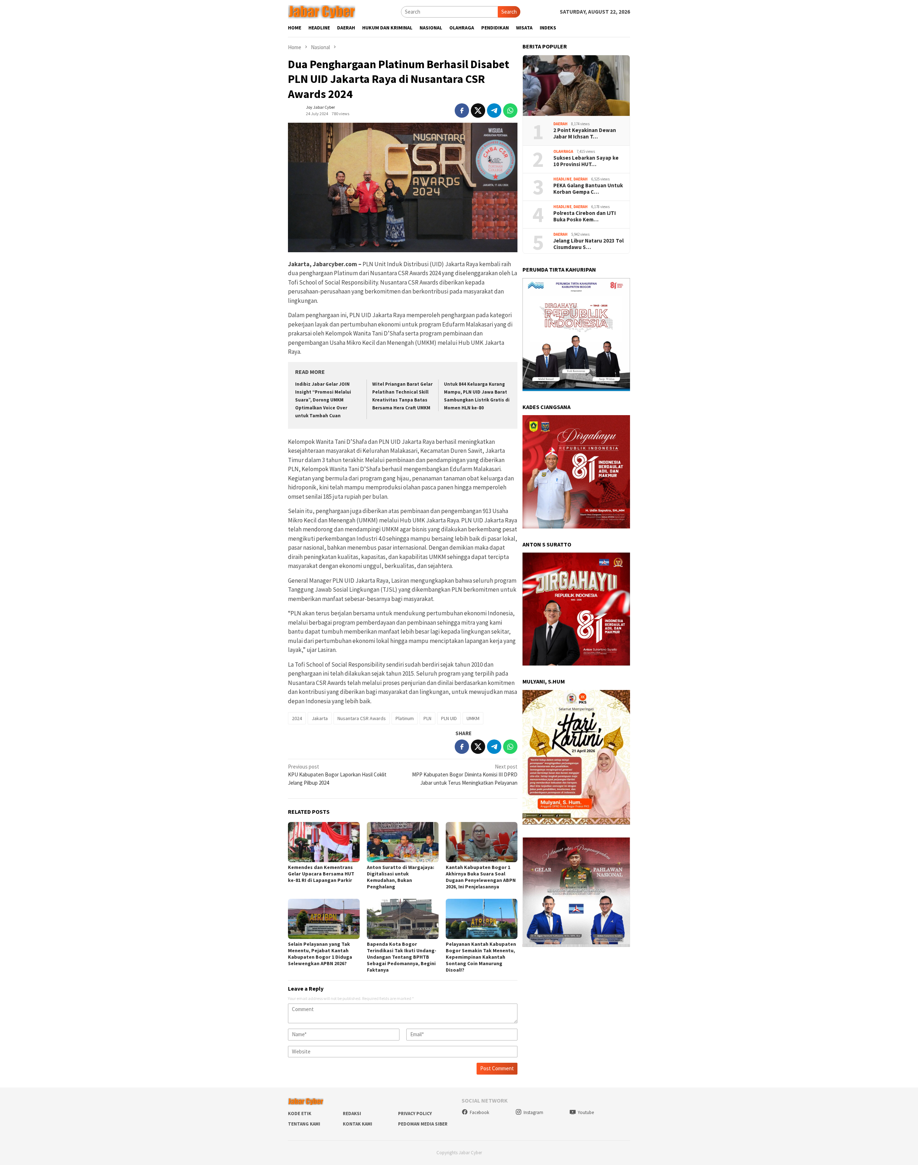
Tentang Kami (304, 1124)
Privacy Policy (415, 1113)
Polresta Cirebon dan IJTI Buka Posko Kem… (584, 216)
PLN (427, 718)
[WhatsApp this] (510, 110)
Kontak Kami (357, 1124)
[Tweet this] (478, 110)
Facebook (479, 1112)
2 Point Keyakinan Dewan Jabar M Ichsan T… (584, 133)
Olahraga (563, 151)
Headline (562, 179)
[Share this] (462, 110)
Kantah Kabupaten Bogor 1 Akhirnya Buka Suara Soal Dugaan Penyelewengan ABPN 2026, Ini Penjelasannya (481, 877)
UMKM (473, 718)
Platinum (405, 718)
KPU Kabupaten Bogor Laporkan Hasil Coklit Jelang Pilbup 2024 (337, 774)
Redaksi (352, 1113)
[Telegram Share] (494, 110)
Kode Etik (299, 1113)
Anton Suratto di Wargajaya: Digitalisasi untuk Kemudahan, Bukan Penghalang (400, 877)
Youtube (586, 1112)
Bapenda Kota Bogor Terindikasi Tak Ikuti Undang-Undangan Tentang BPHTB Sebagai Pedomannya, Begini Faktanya (401, 957)
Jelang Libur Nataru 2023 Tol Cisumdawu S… (588, 244)
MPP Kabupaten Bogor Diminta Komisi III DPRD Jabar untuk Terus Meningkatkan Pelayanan (464, 774)
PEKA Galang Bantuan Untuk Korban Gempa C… (588, 188)
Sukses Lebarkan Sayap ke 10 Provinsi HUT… (586, 161)
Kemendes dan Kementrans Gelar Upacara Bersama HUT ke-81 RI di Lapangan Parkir (321, 873)
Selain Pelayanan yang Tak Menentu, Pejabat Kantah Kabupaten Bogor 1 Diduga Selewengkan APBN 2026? (320, 954)
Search (509, 11)
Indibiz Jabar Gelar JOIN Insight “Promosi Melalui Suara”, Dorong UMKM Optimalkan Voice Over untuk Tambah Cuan (323, 400)
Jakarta (320, 718)
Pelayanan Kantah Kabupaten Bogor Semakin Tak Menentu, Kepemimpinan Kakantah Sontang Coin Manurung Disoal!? (481, 957)
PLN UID (449, 718)
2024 (297, 718)
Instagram (533, 1112)
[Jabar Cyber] (321, 11)
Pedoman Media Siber (423, 1124)
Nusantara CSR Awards (361, 718)
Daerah (560, 123)
